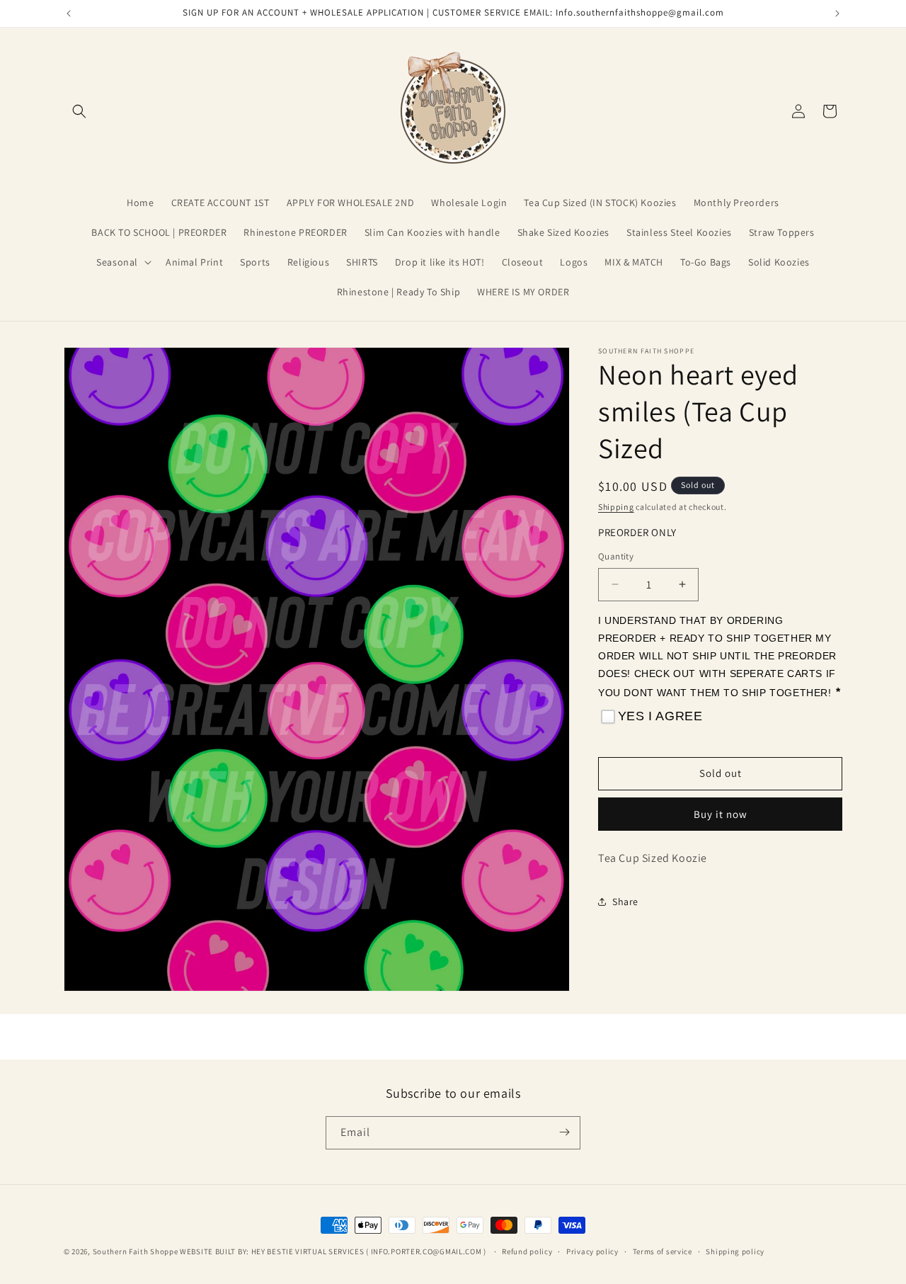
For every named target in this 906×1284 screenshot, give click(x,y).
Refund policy (527, 1251)
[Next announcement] (837, 13)
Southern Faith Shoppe (135, 1251)
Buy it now (720, 814)
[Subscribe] (564, 1132)
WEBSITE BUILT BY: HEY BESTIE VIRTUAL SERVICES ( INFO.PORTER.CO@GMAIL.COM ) (334, 1251)
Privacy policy (592, 1251)
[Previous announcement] (68, 13)
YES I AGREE (660, 716)
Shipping (616, 506)
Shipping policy (735, 1251)
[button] (79, 111)
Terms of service (662, 1251)
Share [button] (625, 901)
